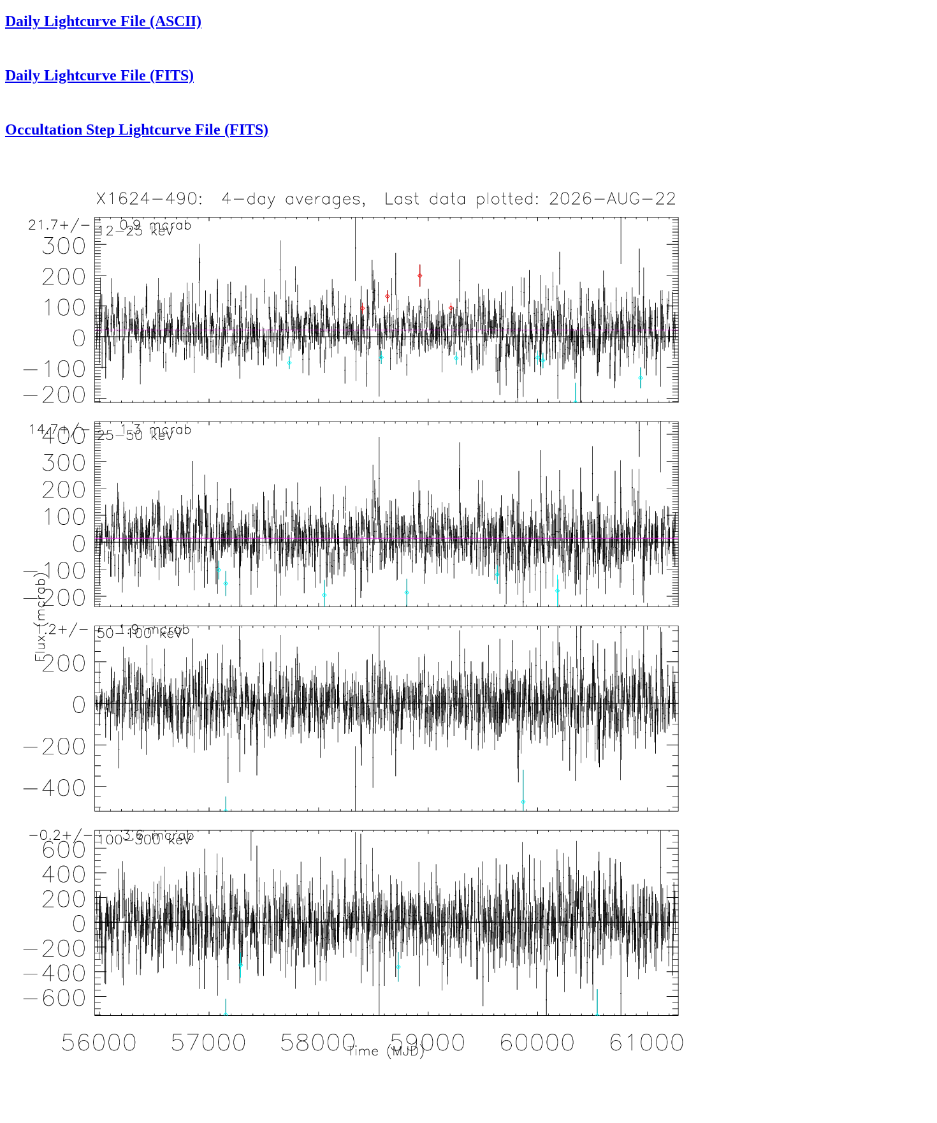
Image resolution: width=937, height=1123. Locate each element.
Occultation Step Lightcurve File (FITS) (136, 129)
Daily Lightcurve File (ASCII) (103, 21)
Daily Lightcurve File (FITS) (99, 75)
